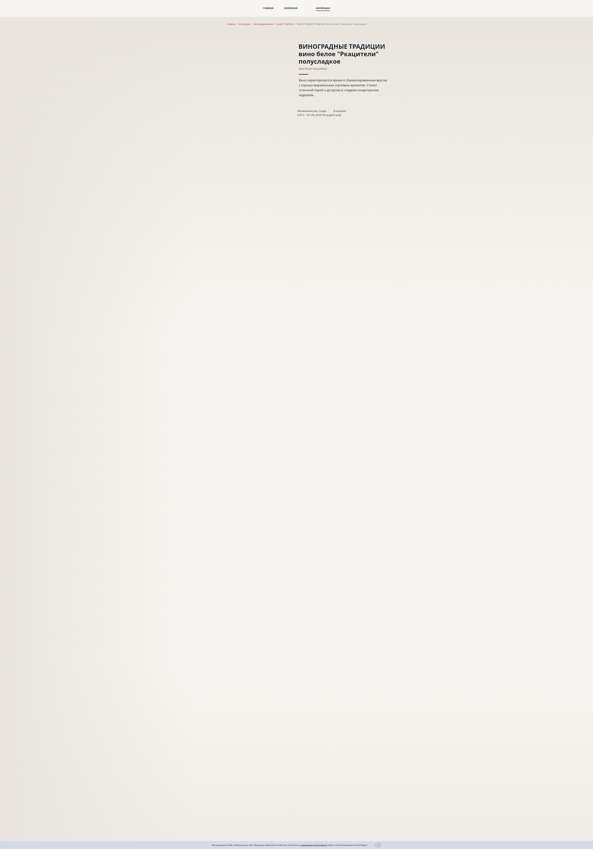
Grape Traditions (285, 24)
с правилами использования (314, 845)
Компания (290, 8)
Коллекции (323, 8)
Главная (268, 8)
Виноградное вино (263, 24)
